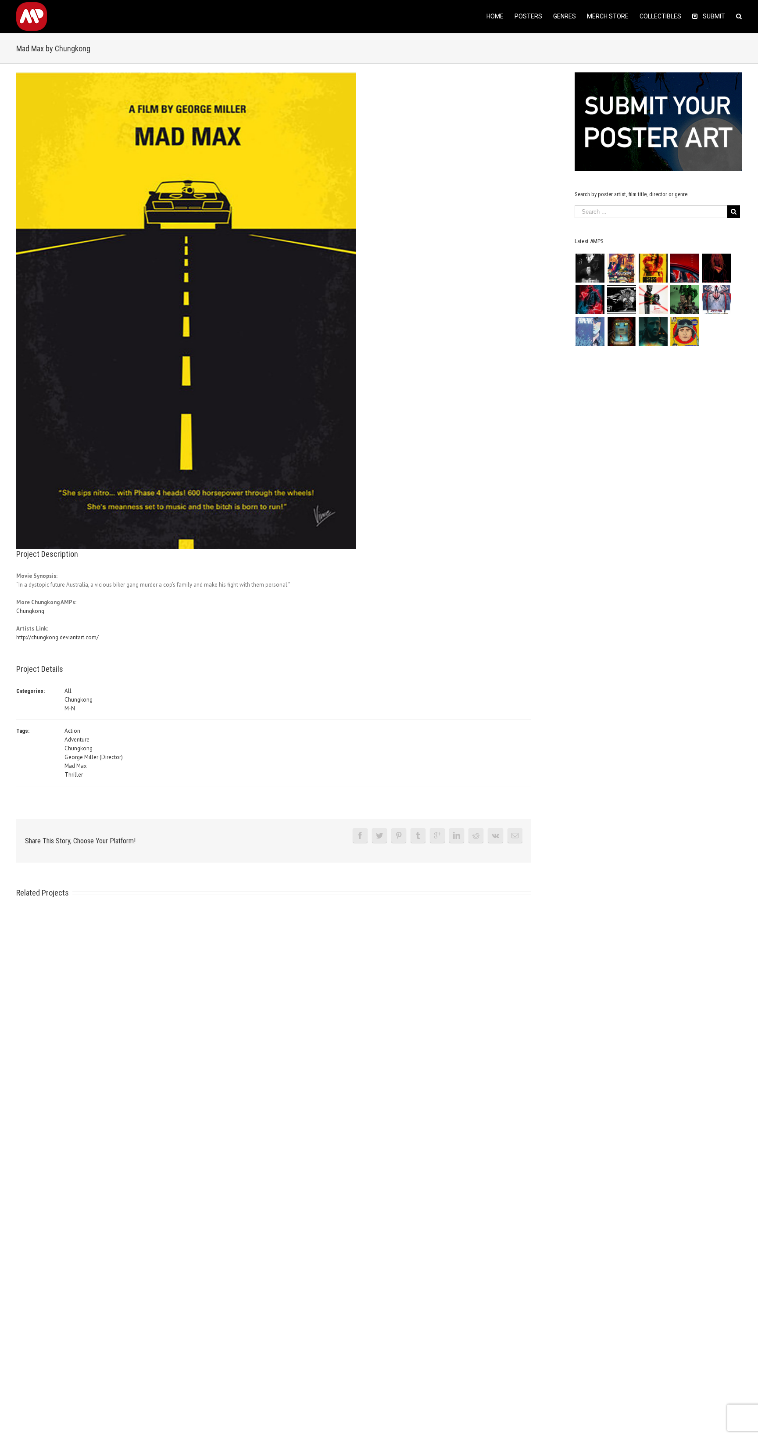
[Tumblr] (418, 835)
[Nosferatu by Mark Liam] (590, 268)
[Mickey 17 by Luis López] (684, 331)
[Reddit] (475, 835)
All (68, 691)
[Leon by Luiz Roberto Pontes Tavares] (653, 299)
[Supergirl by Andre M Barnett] (716, 268)
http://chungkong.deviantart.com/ (57, 637)
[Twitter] (379, 835)
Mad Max (75, 766)
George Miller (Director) (93, 757)
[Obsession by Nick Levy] (653, 268)
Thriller (73, 774)
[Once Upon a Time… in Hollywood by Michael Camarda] (621, 268)
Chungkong (30, 611)
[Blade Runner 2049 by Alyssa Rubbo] (653, 331)
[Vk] (495, 835)
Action (72, 731)
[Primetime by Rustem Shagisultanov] (590, 331)
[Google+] (437, 835)
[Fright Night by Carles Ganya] (621, 299)
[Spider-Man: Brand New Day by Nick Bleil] (716, 299)
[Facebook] (360, 835)
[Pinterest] (398, 835)
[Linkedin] (456, 835)
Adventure (76, 739)
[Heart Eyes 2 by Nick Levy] (590, 299)
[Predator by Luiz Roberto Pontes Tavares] (684, 299)
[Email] (515, 835)
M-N (69, 708)
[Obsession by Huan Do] (684, 268)
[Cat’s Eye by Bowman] (621, 331)
